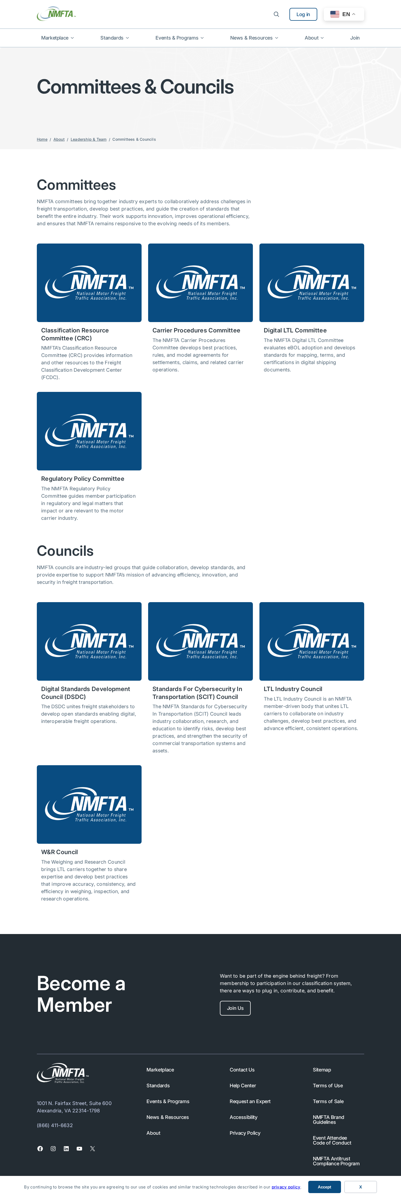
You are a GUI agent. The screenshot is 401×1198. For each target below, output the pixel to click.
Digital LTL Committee (295, 330)
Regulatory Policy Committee (82, 478)
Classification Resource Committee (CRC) (75, 334)
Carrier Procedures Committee (196, 330)
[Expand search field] (276, 14)
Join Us (235, 1008)
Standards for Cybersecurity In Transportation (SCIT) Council (197, 692)
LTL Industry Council (293, 688)
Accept (324, 1187)
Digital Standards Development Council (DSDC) (85, 692)
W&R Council (59, 851)
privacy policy (286, 1187)
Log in (303, 14)
